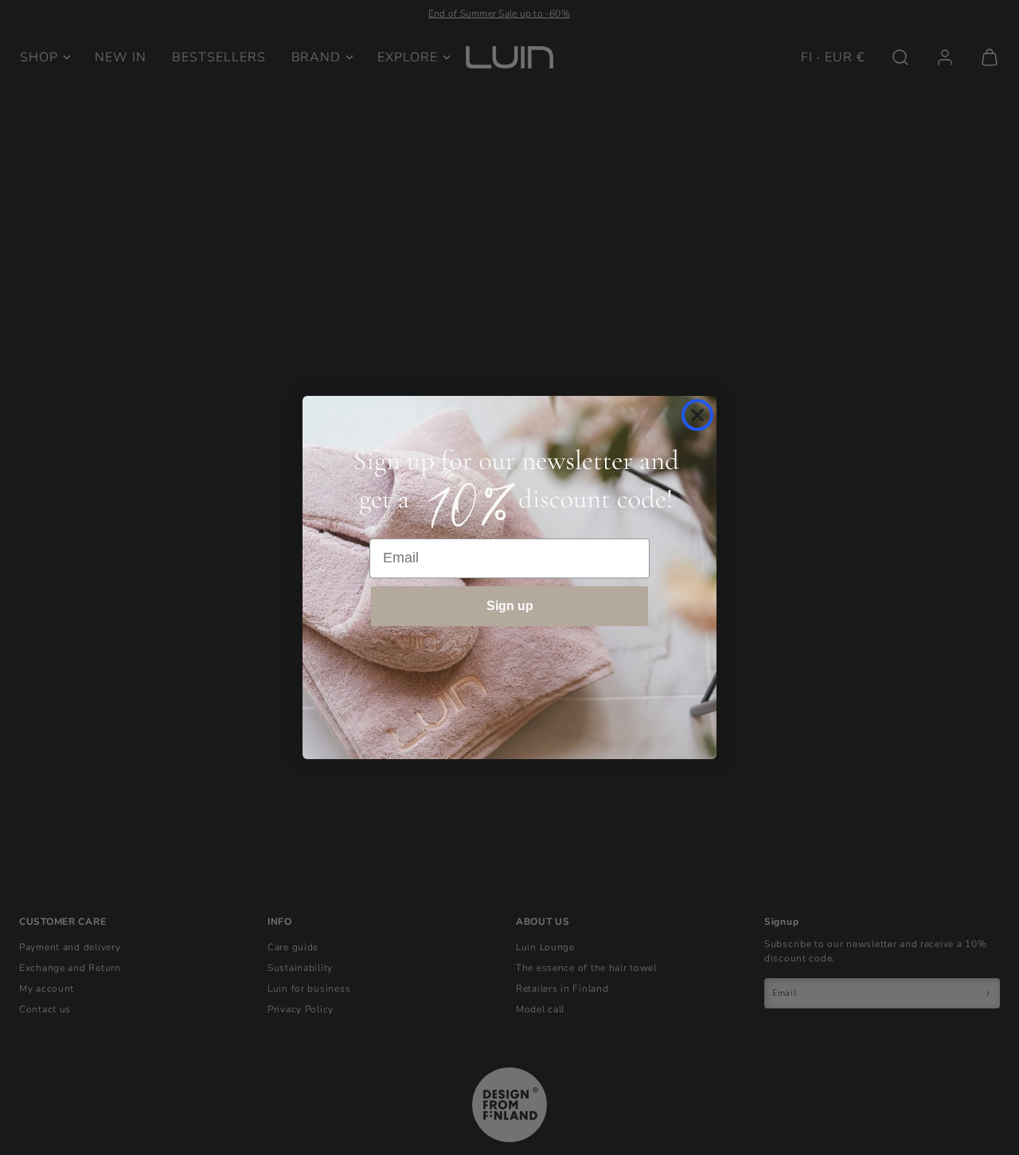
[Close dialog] (697, 415)
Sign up (509, 606)
